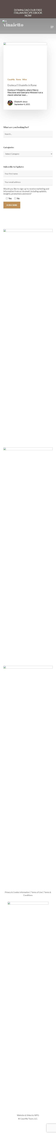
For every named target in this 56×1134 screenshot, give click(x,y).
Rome (18, 79)
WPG (36, 1115)
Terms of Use (36, 892)
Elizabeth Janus (20, 101)
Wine (24, 79)
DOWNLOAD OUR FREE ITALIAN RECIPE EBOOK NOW (28, 12)
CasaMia (11, 79)
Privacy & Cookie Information (17, 892)
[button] (52, 27)
